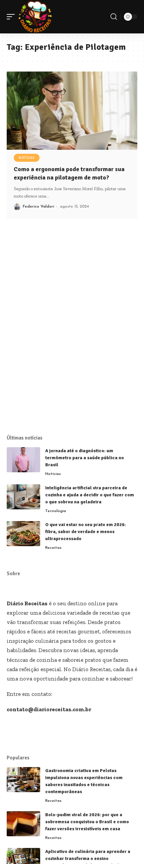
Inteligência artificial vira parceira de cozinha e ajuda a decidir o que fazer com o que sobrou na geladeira (89, 495)
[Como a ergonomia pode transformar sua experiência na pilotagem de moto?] (72, 111)
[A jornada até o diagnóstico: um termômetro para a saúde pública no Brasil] (23, 459)
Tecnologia (55, 511)
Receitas (53, 548)
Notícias (26, 158)
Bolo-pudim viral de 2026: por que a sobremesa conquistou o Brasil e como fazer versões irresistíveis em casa (87, 822)
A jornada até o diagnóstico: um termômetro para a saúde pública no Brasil (84, 458)
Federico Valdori (38, 207)
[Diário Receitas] (35, 16)
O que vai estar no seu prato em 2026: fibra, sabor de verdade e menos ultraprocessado (85, 531)
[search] (114, 16)
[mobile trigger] (12, 16)
